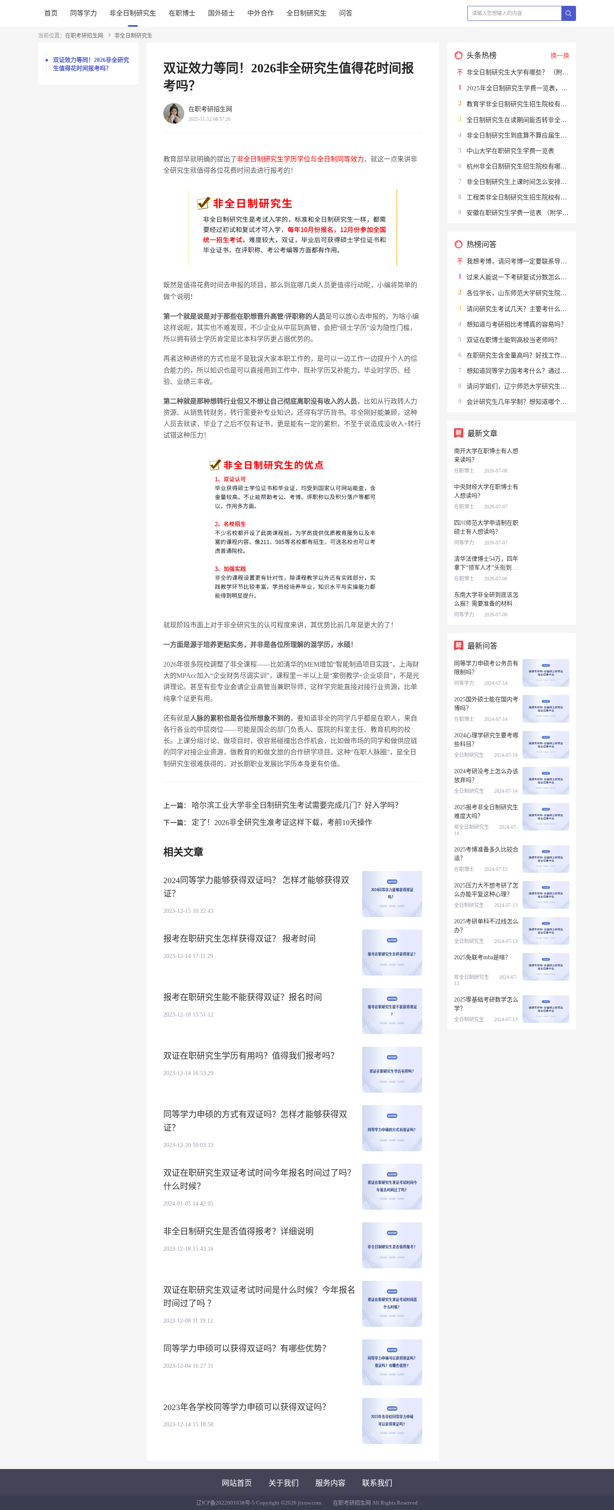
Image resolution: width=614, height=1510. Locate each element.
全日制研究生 (307, 13)
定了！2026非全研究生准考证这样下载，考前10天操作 (282, 822)
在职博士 (182, 13)
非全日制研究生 (132, 13)
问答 (346, 13)
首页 (51, 13)
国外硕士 (221, 13)
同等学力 (83, 13)
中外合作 (260, 13)
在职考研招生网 (84, 35)
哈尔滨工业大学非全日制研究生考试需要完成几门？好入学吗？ (297, 805)
